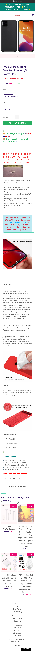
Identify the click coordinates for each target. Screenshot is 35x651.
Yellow (7, 109)
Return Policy (17, 618)
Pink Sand (21, 106)
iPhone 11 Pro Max (11, 96)
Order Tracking (17, 609)
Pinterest (18, 630)
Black (7, 106)
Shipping (17, 604)
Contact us (17, 621)
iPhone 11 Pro (19, 93)
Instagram (18, 633)
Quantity (5, 117)
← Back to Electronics (17, 486)
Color (4, 102)
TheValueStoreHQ (20, 640)
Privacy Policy (17, 612)
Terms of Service (17, 616)
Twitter (18, 628)
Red (13, 106)
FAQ (17, 606)
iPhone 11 (8, 93)
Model (4, 89)
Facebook (18, 625)
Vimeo (18, 635)
